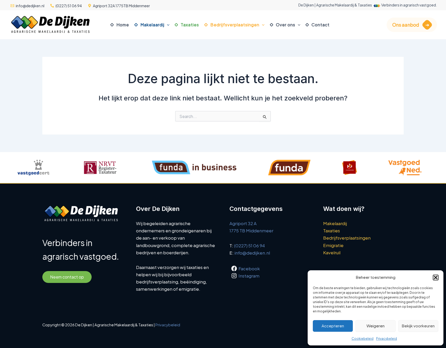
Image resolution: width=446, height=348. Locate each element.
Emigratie (333, 245)
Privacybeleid (386, 339)
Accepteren (333, 325)
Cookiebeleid (362, 339)
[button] (435, 277)
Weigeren (376, 325)
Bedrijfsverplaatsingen (234, 24)
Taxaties (190, 24)
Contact (321, 24)
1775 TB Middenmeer (251, 230)
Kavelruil (331, 252)
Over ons (285, 24)
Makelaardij (152, 24)
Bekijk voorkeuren (418, 325)
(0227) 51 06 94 (249, 245)
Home (122, 24)
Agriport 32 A (243, 223)
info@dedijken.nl (252, 253)
